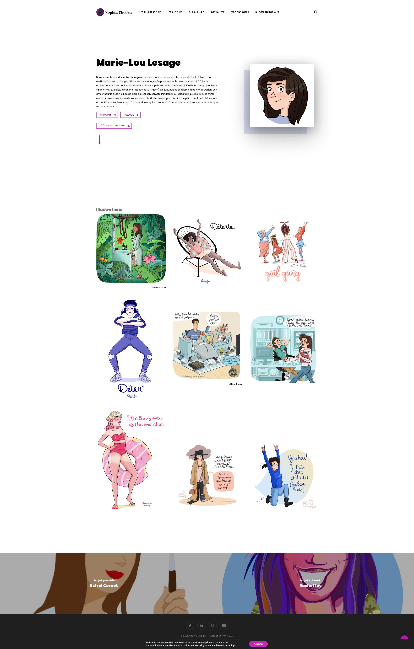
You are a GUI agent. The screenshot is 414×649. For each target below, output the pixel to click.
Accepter (258, 643)
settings (231, 645)
